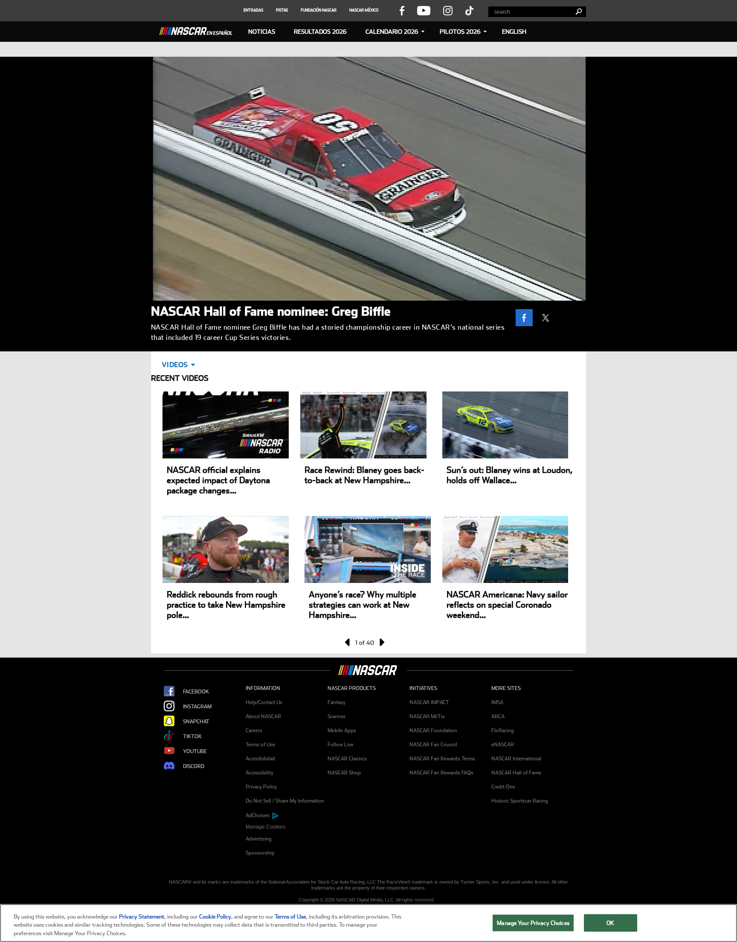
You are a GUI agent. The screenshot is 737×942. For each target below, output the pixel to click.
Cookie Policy (215, 916)
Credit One (503, 787)
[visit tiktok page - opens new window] (469, 10)
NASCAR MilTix (427, 716)
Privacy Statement (141, 916)
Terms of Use (260, 745)
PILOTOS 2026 (460, 31)
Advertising (259, 839)
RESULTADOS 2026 (320, 31)
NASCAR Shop (344, 773)
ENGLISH (514, 31)
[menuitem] (287, 827)
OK (610, 922)
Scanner (336, 716)
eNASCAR (502, 745)
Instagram (197, 707)
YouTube (195, 751)
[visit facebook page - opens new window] (401, 10)
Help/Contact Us (264, 702)
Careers (254, 730)
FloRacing (502, 730)
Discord (193, 766)
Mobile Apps (342, 730)
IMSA (497, 702)
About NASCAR (263, 716)
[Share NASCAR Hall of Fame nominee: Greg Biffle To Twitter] (547, 317)
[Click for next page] (381, 642)
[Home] (199, 29)
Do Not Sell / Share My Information (285, 801)
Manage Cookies (265, 827)
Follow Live (341, 745)
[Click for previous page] (348, 642)
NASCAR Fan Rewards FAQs (441, 773)
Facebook (196, 692)
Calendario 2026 (392, 31)
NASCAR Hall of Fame (516, 773)
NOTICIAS (261, 31)
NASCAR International (516, 759)
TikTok (192, 736)
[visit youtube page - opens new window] (424, 10)
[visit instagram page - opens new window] (448, 10)
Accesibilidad (260, 759)
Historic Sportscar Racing (519, 801)
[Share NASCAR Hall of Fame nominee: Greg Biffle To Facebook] (526, 317)
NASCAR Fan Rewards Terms (442, 759)
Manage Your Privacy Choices (533, 922)
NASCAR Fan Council (433, 745)
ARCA (498, 716)
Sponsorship (260, 853)
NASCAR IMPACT (429, 702)
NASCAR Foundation (433, 730)
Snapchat (196, 722)
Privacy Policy (261, 787)
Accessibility (259, 773)
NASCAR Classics (347, 759)
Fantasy (336, 702)
